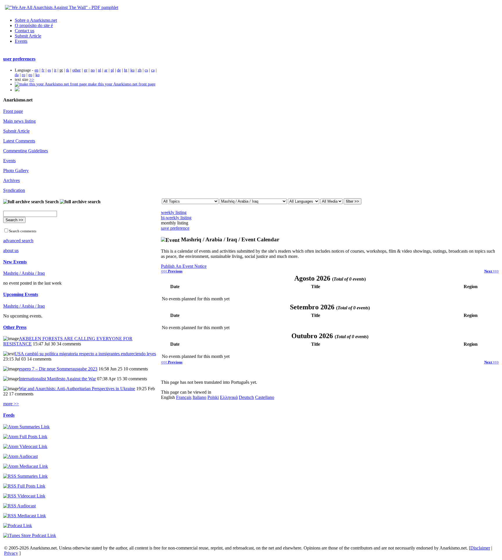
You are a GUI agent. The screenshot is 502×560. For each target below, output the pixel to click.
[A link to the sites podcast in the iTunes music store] (29, 535)
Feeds (9, 415)
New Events (15, 261)
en (36, 70)
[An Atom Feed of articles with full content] (25, 436)
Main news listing (19, 121)
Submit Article (28, 35)
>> (31, 79)
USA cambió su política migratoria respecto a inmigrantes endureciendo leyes (85, 353)
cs (146, 70)
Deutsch (246, 397)
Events (21, 41)
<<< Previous (171, 271)
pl (112, 70)
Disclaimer (480, 547)
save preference (175, 228)
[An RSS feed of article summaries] (25, 476)
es (49, 70)
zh (139, 70)
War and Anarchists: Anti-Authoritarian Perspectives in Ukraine (77, 388)
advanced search (18, 240)
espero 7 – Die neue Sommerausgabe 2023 (58, 368)
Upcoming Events (20, 294)
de (119, 70)
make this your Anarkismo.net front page (121, 84)
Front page (13, 111)
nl (99, 70)
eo (30, 75)
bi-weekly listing (176, 217)
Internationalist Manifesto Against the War (57, 378)
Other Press (14, 327)
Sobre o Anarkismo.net (36, 20)
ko (37, 75)
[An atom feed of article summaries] (26, 426)
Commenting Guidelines (25, 150)
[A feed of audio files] (20, 456)
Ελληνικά (229, 397)
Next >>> (491, 271)
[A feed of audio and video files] (25, 466)
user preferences (19, 58)
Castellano (264, 397)
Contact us (24, 30)
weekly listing (174, 212)
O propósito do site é (34, 25)
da (17, 75)
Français (183, 397)
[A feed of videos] (25, 446)
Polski (213, 397)
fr (43, 70)
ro (23, 75)
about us (11, 250)
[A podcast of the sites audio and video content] (17, 525)
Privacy (11, 553)
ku (132, 70)
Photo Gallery (16, 170)
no (93, 70)
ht (125, 70)
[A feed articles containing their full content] (24, 486)
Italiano (199, 397)
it (55, 70)
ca (153, 70)
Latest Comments (19, 140)
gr (85, 70)
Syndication (14, 190)
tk (67, 70)
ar (105, 70)
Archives (11, 180)
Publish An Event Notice (184, 266)
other (76, 70)
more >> (11, 403)
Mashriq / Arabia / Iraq (24, 273)
